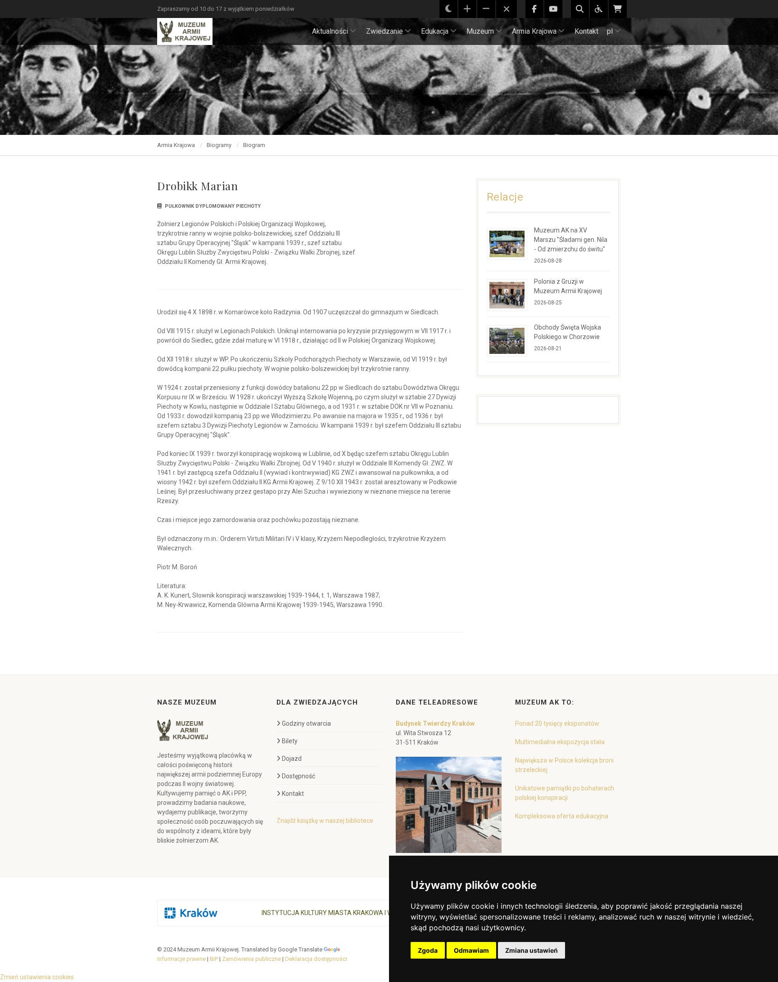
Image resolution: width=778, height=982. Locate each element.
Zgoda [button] (428, 950)
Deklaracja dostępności (316, 958)
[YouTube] (553, 9)
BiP (214, 958)
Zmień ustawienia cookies (37, 977)
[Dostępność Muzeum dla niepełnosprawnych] (599, 9)
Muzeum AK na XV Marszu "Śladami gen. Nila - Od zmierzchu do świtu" (570, 240)
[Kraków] (190, 913)
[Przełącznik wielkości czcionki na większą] (467, 9)
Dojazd (292, 758)
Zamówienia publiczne (251, 958)
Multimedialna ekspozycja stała (560, 741)
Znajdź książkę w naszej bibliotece (324, 820)
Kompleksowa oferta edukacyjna (561, 816)
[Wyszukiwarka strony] (580, 9)
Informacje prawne (181, 958)
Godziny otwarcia (306, 723)
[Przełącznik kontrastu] (448, 9)
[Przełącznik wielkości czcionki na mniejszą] (486, 9)
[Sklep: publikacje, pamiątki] (618, 9)
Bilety (290, 741)
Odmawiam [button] (471, 950)
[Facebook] (534, 9)
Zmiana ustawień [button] (531, 950)
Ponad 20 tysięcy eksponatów (557, 723)
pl (610, 31)
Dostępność (298, 776)
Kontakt (586, 31)
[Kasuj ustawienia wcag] (506, 9)
